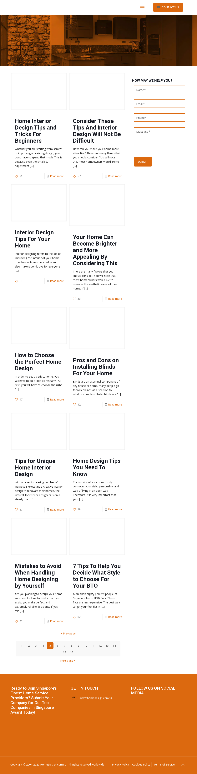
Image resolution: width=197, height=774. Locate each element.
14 (114, 645)
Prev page (69, 633)
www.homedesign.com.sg (96, 698)
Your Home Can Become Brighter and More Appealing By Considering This (95, 250)
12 (100, 645)
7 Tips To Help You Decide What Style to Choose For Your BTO (97, 576)
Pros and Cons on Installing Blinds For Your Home (96, 367)
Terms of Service (164, 764)
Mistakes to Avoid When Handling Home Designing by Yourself (38, 576)
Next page (66, 660)
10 (85, 645)
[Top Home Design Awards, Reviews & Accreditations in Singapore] (39, 7)
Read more (57, 176)
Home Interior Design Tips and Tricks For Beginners (36, 131)
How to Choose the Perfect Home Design (38, 362)
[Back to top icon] (183, 765)
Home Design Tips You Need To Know (96, 467)
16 (71, 652)
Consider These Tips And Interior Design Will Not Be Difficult (97, 131)
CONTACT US (170, 7)
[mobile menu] (142, 7)
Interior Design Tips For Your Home (34, 239)
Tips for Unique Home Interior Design (35, 467)
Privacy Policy (120, 764)
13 (107, 645)
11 (92, 645)
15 (64, 652)
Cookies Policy (141, 764)
